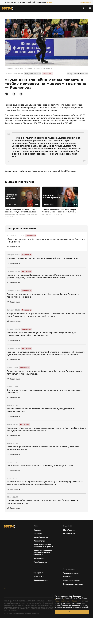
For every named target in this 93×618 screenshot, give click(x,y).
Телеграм (38, 573)
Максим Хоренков (80, 74)
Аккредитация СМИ (71, 580)
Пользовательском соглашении (68, 602)
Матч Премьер (69, 530)
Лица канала (39, 558)
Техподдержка (86, 2)
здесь (49, 2)
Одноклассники (40, 580)
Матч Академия (40, 562)
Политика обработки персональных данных (43, 545)
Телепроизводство (71, 573)
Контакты (38, 534)
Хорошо (72, 612)
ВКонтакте (38, 576)
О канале (37, 530)
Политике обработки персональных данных (71, 600)
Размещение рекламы (73, 584)
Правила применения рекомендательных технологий (43, 552)
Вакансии (67, 577)
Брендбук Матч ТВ (41, 537)
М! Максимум (69, 534)
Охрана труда (39, 541)
